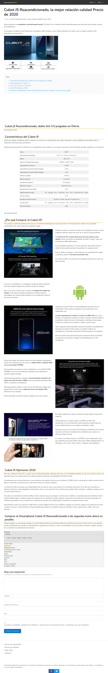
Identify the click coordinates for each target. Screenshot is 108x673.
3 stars (19, 538)
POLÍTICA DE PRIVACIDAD (12, 644)
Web (5, 614)
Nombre (7, 596)
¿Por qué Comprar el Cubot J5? (20, 86)
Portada (6, 19)
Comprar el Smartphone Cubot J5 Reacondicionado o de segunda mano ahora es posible (40, 90)
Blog (99, 2)
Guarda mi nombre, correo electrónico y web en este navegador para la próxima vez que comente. (46, 625)
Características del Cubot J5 (19, 83)
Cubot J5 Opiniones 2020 (18, 88)
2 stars (13, 538)
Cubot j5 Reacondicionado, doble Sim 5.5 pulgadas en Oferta (30, 81)
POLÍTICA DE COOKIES (11, 647)
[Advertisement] (54, 108)
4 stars (24, 538)
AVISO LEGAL (8, 650)
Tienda (91, 2)
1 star (8, 538)
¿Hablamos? (8, 653)
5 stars (30, 538)
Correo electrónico (11, 605)
